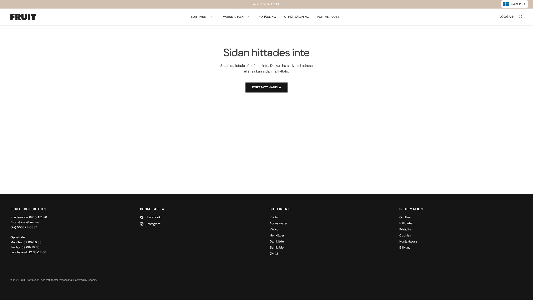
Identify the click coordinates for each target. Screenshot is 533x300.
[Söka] (520, 17)
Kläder (274, 217)
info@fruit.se (30, 222)
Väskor (274, 229)
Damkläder (277, 241)
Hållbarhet (406, 223)
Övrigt (274, 253)
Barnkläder (277, 247)
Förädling (405, 229)
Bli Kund (405, 247)
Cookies (405, 235)
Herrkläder (277, 235)
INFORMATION (411, 209)
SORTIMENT (280, 209)
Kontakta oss (408, 241)
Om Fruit (405, 217)
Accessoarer (278, 223)
